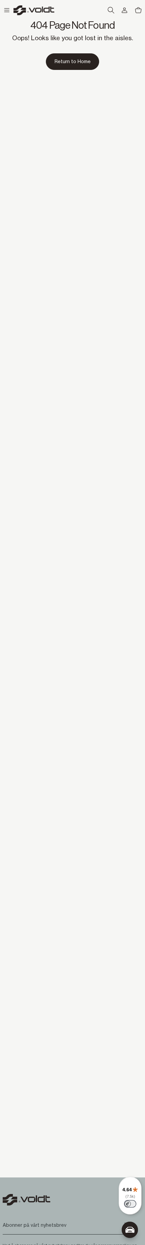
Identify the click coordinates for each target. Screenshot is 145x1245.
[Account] (124, 10)
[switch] (130, 1204)
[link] (72, 61)
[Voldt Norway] (33, 10)
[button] (6, 10)
